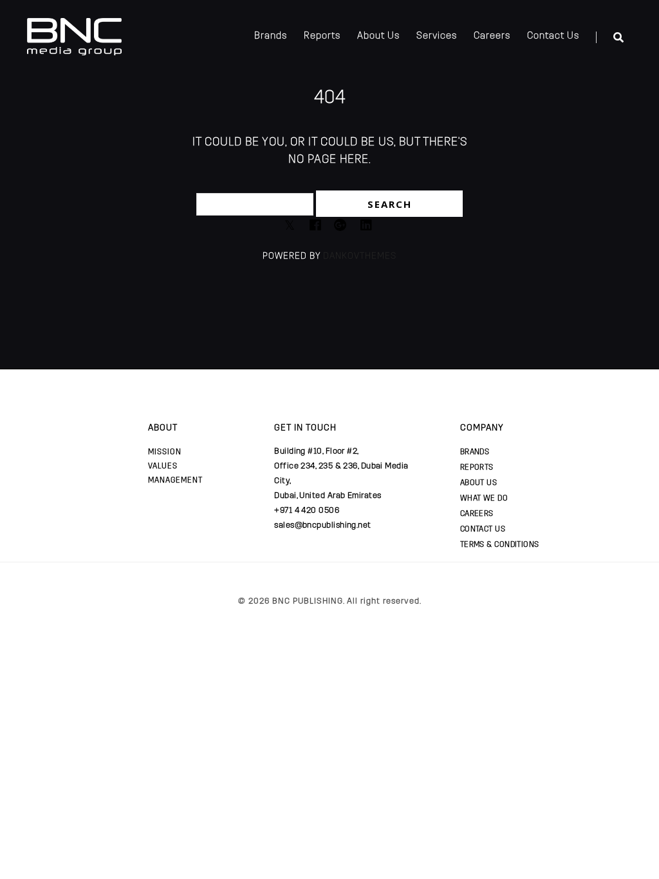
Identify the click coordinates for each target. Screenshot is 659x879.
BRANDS (475, 451)
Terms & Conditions (499, 544)
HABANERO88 (170, 613)
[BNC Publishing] (74, 35)
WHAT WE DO (484, 498)
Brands (270, 35)
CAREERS (477, 513)
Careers (492, 35)
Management (175, 480)
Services (436, 35)
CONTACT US (483, 528)
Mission (164, 451)
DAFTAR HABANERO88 (93, 613)
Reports (322, 35)
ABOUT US (478, 482)
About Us (378, 35)
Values (163, 465)
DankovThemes (359, 255)
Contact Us (553, 35)
